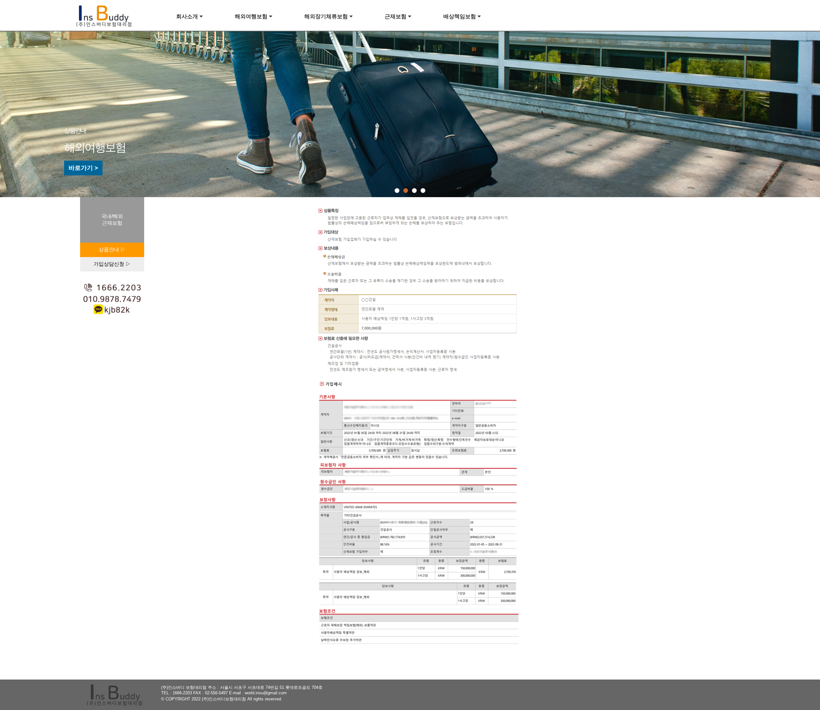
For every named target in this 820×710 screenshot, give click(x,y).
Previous (20, 112)
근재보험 (396, 16)
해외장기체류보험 (326, 16)
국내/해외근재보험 (112, 219)
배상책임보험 (460, 16)
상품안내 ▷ (112, 249)
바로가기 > (83, 167)
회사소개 (188, 16)
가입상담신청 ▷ (112, 264)
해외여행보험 (252, 16)
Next (814, 112)
